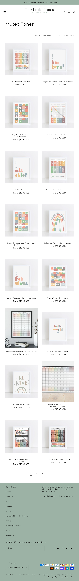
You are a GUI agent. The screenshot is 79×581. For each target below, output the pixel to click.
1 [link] (30, 474)
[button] (4, 11)
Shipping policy (52, 577)
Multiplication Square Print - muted (57, 135)
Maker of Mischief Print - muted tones (21, 190)
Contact (8, 506)
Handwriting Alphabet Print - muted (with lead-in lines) (21, 244)
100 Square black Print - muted (57, 459)
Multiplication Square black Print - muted (21, 460)
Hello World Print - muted (57, 351)
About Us (9, 497)
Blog (7, 501)
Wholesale (9, 535)
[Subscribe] (41, 548)
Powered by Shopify (30, 575)
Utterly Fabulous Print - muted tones (21, 298)
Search (8, 492)
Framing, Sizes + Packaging (16, 516)
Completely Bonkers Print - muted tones (57, 82)
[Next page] (48, 474)
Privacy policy (55, 575)
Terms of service (68, 575)
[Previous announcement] (4, 2)
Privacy (8, 521)
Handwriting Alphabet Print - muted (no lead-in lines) (21, 136)
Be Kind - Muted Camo (21, 404)
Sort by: (38, 35)
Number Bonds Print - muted (57, 190)
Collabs (8, 511)
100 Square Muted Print (21, 82)
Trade (7, 530)
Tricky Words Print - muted (57, 298)
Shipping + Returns (13, 526)
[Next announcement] (75, 2)
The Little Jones (17, 575)
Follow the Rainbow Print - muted (57, 243)
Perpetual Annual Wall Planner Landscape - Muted (58, 405)
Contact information (66, 577)
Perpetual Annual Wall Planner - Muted (21, 351)
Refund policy (44, 575)
